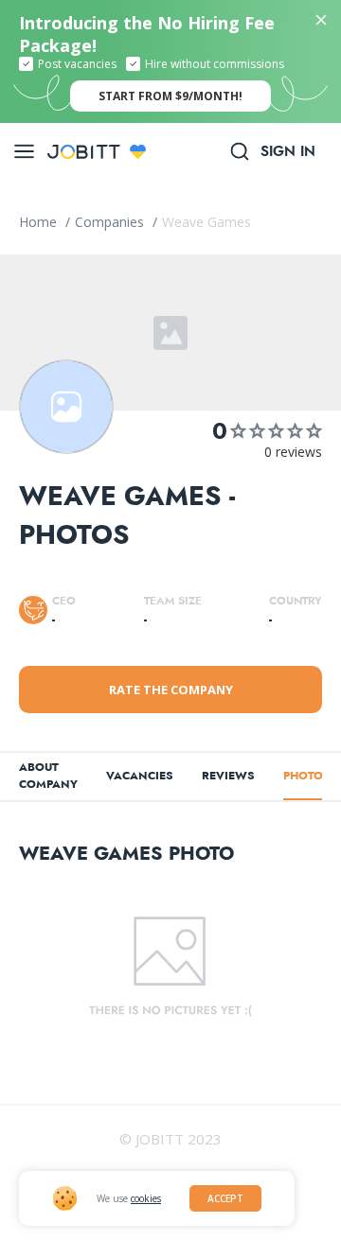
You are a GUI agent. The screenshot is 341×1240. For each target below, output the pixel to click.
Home (40, 222)
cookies (146, 1198)
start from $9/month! (170, 96)
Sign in (287, 151)
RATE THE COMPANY (171, 689)
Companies (111, 222)
